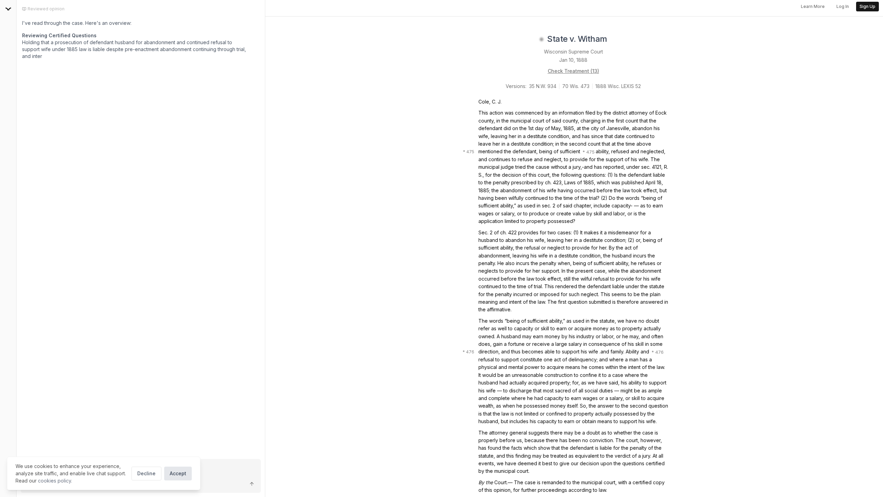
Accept (178, 473)
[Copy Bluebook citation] (614, 39)
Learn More (813, 6)
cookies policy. (55, 481)
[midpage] (8, 9)
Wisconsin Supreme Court (573, 52)
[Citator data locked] (541, 39)
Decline (146, 473)
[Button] (252, 484)
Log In (842, 6)
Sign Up (867, 6)
